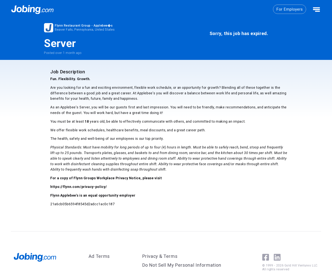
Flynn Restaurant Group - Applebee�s (84, 25)
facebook (265, 257)
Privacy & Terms (160, 256)
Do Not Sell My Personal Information (181, 265)
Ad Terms (99, 256)
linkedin (277, 257)
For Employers (289, 9)
